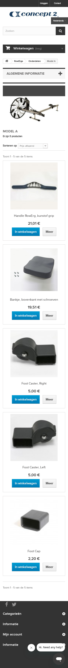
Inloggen (44, 3)
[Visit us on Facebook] (6, 604)
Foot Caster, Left (34, 467)
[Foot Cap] (34, 521)
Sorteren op (10, 145)
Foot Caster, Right (34, 383)
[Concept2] (34, 14)
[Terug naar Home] (6, 61)
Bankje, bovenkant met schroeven (34, 299)
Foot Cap (34, 551)
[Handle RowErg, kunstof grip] (34, 185)
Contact (57, 3)
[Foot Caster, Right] (34, 353)
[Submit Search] (60, 31)
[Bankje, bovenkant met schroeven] (34, 269)
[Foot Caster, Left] (34, 437)
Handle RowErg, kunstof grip (34, 216)
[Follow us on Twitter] (14, 604)
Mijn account (12, 634)
